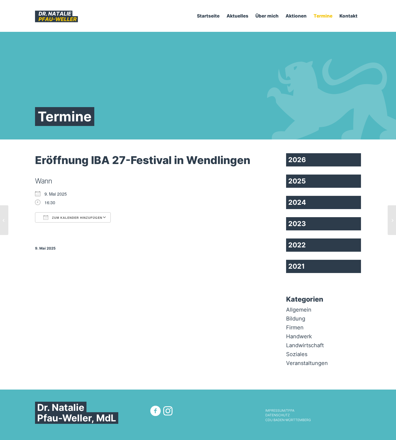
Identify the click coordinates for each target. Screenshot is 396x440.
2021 (296, 266)
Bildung (295, 318)
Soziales (296, 354)
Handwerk (299, 336)
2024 (297, 202)
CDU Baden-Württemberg (288, 420)
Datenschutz (277, 415)
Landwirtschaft (305, 345)
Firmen (295, 327)
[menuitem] (208, 16)
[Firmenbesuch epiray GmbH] (4, 220)
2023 (297, 224)
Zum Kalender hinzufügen (76, 217)
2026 (297, 160)
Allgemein (298, 309)
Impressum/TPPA (279, 410)
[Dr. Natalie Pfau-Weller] (56, 16)
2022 (297, 245)
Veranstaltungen (307, 363)
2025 (297, 181)
